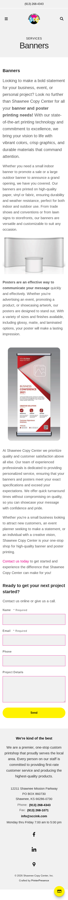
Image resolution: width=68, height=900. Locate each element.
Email (7, 630)
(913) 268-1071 (38, 810)
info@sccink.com (34, 816)
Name (7, 610)
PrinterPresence (40, 880)
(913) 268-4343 (34, 3)
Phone (7, 651)
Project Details (13, 672)
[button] (6, 19)
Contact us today (16, 561)
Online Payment (59, 891)
